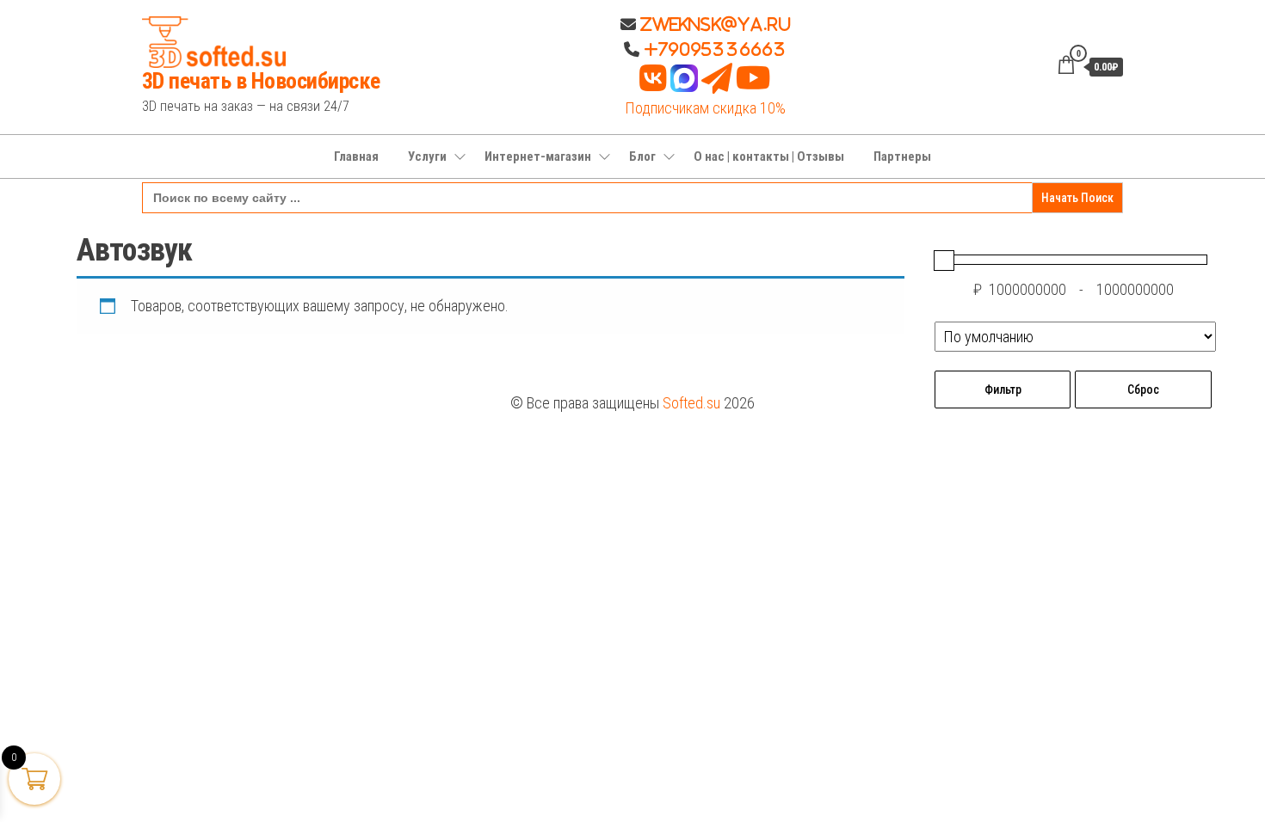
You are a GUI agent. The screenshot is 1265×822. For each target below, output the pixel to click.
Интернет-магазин (537, 156)
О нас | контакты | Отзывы (769, 156)
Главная (356, 156)
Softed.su (691, 403)
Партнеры (902, 156)
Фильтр (1002, 389)
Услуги (427, 156)
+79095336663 (715, 49)
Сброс (1143, 389)
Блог (642, 156)
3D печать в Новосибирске (261, 81)
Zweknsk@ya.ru (713, 24)
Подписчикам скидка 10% (705, 108)
